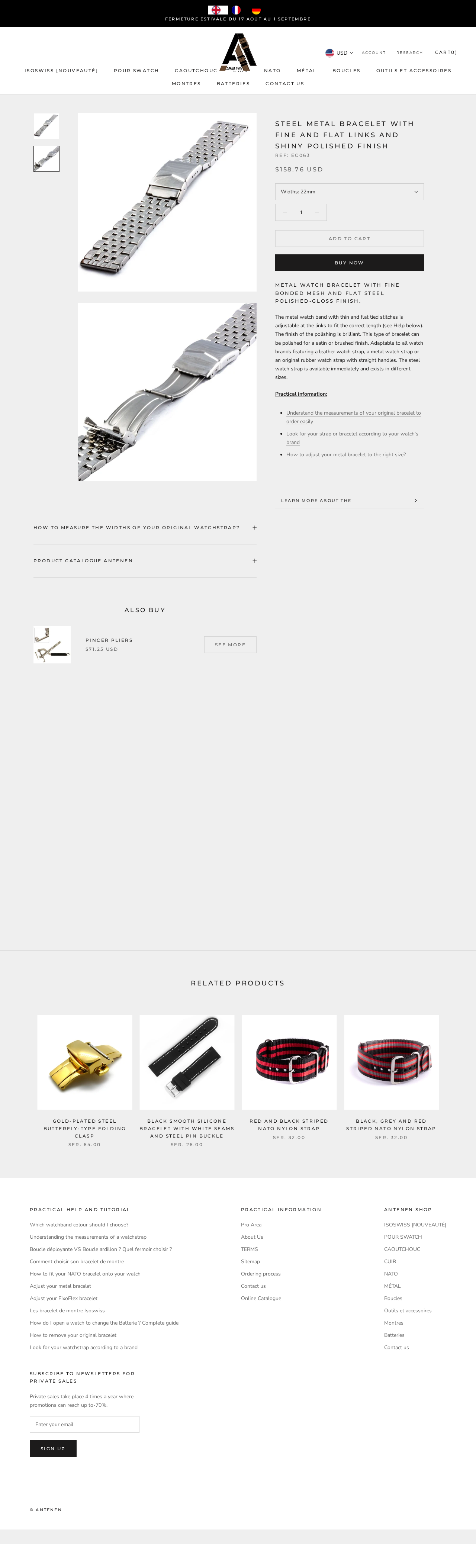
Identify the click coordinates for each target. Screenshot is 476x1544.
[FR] (238, 10)
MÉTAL (307, 70)
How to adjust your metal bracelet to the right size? (346, 454)
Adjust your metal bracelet (60, 1286)
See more (230, 644)
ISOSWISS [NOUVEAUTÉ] (61, 70)
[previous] (23, 1073)
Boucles (346, 70)
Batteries (233, 83)
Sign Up (53, 1448)
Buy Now (349, 263)
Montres (186, 83)
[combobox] (218, 10)
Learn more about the (316, 500)
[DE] (258, 10)
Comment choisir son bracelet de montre (77, 1261)
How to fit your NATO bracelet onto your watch (85, 1273)
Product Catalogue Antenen (83, 560)
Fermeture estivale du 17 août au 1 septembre (238, 19)
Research (409, 52)
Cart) (446, 52)
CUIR (390, 1261)
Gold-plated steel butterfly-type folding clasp (85, 1128)
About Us (252, 1237)
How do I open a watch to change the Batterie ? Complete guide (104, 1322)
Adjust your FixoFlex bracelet (63, 1298)
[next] (452, 1073)
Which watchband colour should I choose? (79, 1224)
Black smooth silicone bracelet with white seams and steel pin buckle (186, 1128)
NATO (272, 70)
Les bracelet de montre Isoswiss (67, 1310)
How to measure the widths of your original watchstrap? (136, 527)
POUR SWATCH (136, 70)
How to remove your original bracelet (73, 1335)
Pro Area (251, 1224)
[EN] (218, 10)
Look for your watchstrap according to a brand (84, 1347)
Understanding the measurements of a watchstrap (88, 1237)
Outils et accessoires (413, 70)
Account (374, 52)
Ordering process (261, 1273)
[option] (238, 10)
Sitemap (250, 1261)
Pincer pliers (109, 640)
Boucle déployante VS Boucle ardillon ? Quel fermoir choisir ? (101, 1249)
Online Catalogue (261, 1298)
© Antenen (46, 1509)
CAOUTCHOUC (196, 70)
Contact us (285, 83)
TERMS (249, 1249)
